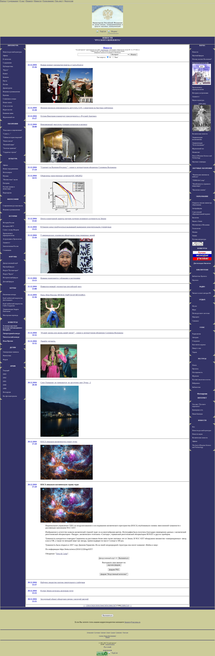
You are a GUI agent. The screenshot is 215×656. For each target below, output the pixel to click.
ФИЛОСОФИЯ (12, 199)
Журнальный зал (8, 117)
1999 (4, 388)
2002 (4, 378)
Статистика (119, 632)
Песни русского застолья (201, 313)
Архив (108, 632)
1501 (88, 606)
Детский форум (8, 281)
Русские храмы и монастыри (9, 188)
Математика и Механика (201, 225)
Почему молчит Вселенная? (202, 59)
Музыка (5, 176)
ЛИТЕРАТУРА (12, 45)
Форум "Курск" (8, 274)
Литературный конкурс (11, 333)
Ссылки (113, 632)
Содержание (13, 1)
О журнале (196, 341)
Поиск (194, 365)
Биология (195, 218)
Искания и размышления (11, 92)
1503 (97, 606)
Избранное (196, 383)
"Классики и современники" (12, 130)
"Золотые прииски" (9, 148)
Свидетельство (104, 49)
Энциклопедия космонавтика (197, 138)
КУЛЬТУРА (13, 159)
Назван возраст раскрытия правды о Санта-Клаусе (61, 65)
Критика (6, 95)
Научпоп (195, 280)
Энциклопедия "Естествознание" (198, 144)
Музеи (194, 306)
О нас (22, 1)
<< (84, 606)
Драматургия (7, 88)
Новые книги (7, 102)
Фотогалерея (7, 172)
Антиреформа (197, 208)
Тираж (194, 352)
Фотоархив (7, 392)
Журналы (195, 376)
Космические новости (200, 134)
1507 (114, 606)
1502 (92, 606)
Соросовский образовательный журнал (201, 213)
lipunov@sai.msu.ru (132, 622)
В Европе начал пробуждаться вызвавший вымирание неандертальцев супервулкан (75, 227)
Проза (5, 81)
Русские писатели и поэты (201, 379)
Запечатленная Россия (10, 246)
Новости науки (197, 434)
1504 (101, 606)
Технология (196, 228)
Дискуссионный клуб (10, 263)
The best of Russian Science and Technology (201, 446)
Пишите (29, 1)
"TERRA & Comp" (198, 180)
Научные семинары (199, 162)
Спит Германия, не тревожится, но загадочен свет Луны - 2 (65, 382)
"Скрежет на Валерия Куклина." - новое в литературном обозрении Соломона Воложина (78, 167)
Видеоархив (7, 193)
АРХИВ (13, 366)
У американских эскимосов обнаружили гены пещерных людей (67, 235)
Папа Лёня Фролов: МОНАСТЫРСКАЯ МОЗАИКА (62, 295)
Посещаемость (197, 372)
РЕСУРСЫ (202, 359)
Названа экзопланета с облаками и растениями (60, 278)
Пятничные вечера (9, 294)
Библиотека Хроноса (199, 276)
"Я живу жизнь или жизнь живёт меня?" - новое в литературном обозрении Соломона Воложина (81, 333)
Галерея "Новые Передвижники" (107, 636)
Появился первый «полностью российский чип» (61, 286)
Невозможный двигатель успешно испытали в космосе (63, 124)
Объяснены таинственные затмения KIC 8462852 (61, 176)
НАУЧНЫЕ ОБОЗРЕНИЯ (202, 168)
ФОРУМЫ (13, 257)
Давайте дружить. (48, 341)
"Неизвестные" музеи (10, 179)
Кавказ (5, 74)
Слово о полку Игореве (11, 230)
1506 (110, 606)
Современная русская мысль (13, 206)
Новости (37, 1)
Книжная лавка (8, 113)
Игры (194, 310)
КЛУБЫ (13, 288)
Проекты (195, 369)
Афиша (5, 55)
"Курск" (5, 70)
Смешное (195, 321)
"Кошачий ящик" (8, 145)
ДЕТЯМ (13, 347)
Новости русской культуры (12, 52)
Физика (194, 232)
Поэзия (5, 84)
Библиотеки (196, 387)
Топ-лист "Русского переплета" (199, 405)
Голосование (48, 1)
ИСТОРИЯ (13, 216)
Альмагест (6, 243)
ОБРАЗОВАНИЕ (202, 196)
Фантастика (7, 355)
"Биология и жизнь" (199, 190)
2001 (4, 381)
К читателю (7, 59)
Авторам (195, 337)
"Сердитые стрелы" (10, 152)
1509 (123, 606)
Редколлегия (196, 334)
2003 (4, 374)
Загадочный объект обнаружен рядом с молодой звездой (64, 599)
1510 (127, 606)
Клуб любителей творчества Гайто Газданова (13, 305)
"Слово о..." (7, 134)
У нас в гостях (8, 106)
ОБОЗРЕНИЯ (13, 124)
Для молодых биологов (202, 263)
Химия (194, 236)
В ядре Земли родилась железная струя (56, 591)
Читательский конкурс (11, 337)
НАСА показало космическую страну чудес (58, 442)
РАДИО (202, 287)
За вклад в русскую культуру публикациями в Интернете (12, 328)
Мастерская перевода (10, 315)
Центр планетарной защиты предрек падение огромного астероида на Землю (73, 219)
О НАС (202, 327)
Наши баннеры (197, 414)
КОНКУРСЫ (13, 322)
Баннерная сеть (197, 410)
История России (8, 223)
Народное (195, 317)
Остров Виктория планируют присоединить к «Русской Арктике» (68, 116)
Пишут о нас (196, 348)
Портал (3, 1)
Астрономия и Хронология (12, 239)
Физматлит (196, 152)
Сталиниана (7, 250)
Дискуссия (68, 1)
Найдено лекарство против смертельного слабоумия (62, 582)
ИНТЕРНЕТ (202, 398)
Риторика (6, 183)
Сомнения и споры (9, 99)
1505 (105, 606)
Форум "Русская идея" (10, 270)
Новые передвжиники (10, 169)
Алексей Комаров (110, 644)
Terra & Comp (61, 554)
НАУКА (202, 45)
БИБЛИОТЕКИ (202, 270)
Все (193, 427)
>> (131, 606)
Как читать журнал (199, 345)
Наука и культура (198, 100)
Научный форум (8, 267)
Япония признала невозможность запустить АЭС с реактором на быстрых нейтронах (76, 108)
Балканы (6, 77)
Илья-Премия (8, 341)
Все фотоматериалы (10, 396)
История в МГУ (8, 226)
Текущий (6, 370)
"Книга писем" (8, 141)
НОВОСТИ (202, 420)
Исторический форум (10, 277)
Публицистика (8, 66)
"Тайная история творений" (12, 137)
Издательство (7, 110)
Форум (5, 359)
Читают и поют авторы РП (201, 293)
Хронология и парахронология (8, 234)
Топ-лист (59, 1)
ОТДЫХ (202, 300)
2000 (4, 385)
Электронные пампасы (11, 352)
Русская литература (199, 239)
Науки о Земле (197, 221)
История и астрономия (200, 93)
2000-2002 (202, 104)
